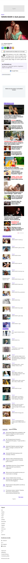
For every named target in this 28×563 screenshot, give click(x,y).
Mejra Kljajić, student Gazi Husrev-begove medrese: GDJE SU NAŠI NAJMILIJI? (18, 373)
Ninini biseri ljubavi (6, 74)
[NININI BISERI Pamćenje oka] (6, 272)
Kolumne (3, 534)
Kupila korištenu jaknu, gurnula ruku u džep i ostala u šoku (18, 381)
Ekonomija (3, 521)
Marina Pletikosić (8, 43)
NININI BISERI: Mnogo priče (18, 412)
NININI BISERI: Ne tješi (16, 388)
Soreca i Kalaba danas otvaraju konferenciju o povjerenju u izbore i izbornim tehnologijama (14, 479)
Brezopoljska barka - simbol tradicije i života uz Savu (18, 365)
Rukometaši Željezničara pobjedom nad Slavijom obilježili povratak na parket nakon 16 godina (15, 434)
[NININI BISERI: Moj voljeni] (6, 309)
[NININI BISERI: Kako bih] (6, 264)
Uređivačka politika (5, 556)
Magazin (3, 525)
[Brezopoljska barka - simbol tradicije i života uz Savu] (6, 365)
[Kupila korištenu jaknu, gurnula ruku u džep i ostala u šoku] (6, 381)
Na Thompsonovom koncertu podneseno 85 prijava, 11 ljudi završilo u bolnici (15, 441)
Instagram (4, 544)
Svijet (2, 515)
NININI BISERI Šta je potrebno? (18, 292)
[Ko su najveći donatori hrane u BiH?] (6, 333)
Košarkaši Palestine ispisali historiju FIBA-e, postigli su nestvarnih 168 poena (14, 448)
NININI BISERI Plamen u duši (18, 279)
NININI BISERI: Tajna (16, 323)
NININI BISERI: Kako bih (17, 263)
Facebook (4, 540)
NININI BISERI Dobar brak (17, 284)
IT (1, 532)
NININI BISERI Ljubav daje (17, 315)
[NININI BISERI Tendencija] (6, 241)
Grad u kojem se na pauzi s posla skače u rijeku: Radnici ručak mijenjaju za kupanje (17, 397)
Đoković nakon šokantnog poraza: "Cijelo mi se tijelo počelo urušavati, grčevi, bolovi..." (14, 460)
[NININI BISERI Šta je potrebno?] (6, 293)
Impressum (3, 550)
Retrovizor (3, 529)
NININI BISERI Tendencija (17, 239)
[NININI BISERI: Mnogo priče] (6, 414)
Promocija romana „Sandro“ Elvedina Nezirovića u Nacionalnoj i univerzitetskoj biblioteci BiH (15, 492)
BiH (13, 330)
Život (2, 14)
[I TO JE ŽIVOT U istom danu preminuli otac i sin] (6, 349)
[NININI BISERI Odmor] (6, 256)
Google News (15, 71)
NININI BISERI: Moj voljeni (17, 307)
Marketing (3, 552)
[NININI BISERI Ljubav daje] (6, 317)
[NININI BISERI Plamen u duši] (6, 279)
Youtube (4, 546)
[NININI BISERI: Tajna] (6, 324)
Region (2, 513)
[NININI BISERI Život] (6, 301)
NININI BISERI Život (16, 300)
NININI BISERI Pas (16, 340)
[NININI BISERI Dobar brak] (6, 285)
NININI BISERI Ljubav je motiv (18, 247)
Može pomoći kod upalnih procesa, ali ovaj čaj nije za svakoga (15, 473)
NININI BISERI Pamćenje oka (18, 271)
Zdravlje (3, 519)
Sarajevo (3, 523)
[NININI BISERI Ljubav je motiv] (6, 248)
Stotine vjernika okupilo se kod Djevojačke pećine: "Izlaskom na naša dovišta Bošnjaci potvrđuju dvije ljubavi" (18, 357)
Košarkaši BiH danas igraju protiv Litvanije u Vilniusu (14, 453)
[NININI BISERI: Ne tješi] (6, 389)
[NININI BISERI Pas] (6, 341)
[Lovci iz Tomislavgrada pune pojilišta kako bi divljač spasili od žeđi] (6, 422)
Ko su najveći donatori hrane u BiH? (18, 332)
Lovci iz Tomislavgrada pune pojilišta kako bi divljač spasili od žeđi (18, 422)
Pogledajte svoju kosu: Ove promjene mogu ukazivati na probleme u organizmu (15, 467)
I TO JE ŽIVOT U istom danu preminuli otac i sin (17, 348)
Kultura (2, 527)
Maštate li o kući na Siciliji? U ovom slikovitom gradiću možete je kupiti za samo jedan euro (18, 406)
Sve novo (21, 497)
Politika (2, 512)
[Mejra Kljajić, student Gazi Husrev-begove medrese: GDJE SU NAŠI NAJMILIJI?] (6, 373)
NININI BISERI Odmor (16, 255)
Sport (2, 517)
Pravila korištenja (5, 554)
